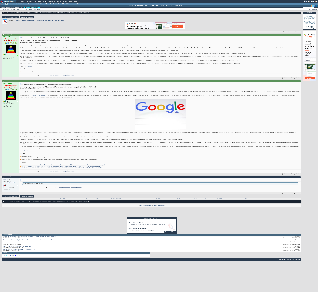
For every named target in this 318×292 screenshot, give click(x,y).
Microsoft (36, 3)
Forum (6, 12)
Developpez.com (290, 259)
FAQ (35, 1)
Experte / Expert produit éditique (137, 228)
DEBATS (179, 199)
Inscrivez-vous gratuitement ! (32, 7)
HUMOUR (181, 5)
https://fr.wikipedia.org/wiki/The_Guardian (70, 187)
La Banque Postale (136, 230)
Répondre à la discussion (11, 17)
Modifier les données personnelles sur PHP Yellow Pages (17, 246)
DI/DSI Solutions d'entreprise (15, 3)
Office (67, 3)
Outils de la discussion (288, 31)
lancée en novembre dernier (40, 95)
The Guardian (28, 66)
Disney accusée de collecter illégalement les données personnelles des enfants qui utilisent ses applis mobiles (29, 240)
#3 (300, 176)
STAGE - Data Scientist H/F (136, 222)
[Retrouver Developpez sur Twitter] (313, 6)
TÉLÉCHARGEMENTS (154, 5)
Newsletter (51, 1)
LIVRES (146, 5)
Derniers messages (5, 9)
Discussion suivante (158, 205)
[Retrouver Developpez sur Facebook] (314, 6)
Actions (12, 9)
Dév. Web (46, 3)
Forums (22, 1)
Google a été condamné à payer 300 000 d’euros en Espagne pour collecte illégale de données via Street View (29, 236)
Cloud (24, 3)
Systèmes (78, 3)
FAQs (86, 199)
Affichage (297, 31)
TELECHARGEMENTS (116, 199)
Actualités (35, 12)
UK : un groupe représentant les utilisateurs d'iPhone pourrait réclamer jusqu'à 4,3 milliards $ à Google (39, 20)
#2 (300, 80)
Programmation (56, 3)
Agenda (30, 9)
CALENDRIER (219, 199)
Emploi (59, 1)
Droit (70, 1)
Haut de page (297, 259)
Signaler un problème (27, 17)
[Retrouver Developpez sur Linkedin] (316, 6)
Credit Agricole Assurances (140, 224)
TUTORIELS (130, 5)
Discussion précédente (146, 205)
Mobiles (72, 3)
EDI (50, 3)
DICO (176, 5)
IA (28, 3)
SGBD (63, 3)
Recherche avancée (313, 9)
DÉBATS (168, 5)
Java (41, 3)
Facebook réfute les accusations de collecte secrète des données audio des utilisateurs (24, 243)
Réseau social (19, 9)
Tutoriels (29, 1)
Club (75, 1)
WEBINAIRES (140, 5)
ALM (31, 3)
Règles (38, 9)
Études (65, 1)
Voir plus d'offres (170, 231)
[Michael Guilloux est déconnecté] (10, 49)
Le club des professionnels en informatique (20, 12)
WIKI (173, 5)
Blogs (39, 1)
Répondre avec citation (288, 78)
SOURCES (162, 5)
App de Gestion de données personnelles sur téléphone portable (19, 249)
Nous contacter (282, 259)
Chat (44, 1)
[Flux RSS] (311, 6)
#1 (300, 34)
